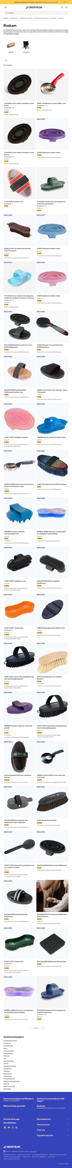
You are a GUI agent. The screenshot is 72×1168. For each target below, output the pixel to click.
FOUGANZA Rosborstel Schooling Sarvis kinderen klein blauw (51, 1011)
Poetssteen (7, 1043)
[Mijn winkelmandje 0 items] (66, 7)
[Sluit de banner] (67, 2)
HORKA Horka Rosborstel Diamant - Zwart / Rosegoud (52, 391)
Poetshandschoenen (10, 1040)
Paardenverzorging (10, 1066)
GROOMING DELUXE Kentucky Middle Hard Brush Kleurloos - (52, 915)
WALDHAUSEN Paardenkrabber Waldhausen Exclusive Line (15, 391)
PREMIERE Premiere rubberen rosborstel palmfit (18, 727)
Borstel (11, 52)
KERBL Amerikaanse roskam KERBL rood (51, 103)
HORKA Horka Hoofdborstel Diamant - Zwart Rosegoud (18, 250)
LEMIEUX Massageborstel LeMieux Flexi (51, 628)
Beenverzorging (9, 1061)
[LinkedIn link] (16, 1127)
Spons (5, 1048)
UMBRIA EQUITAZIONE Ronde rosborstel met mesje (51, 776)
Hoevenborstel (8, 1046)
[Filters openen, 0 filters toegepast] (6, 60)
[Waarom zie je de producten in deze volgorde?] (4, 65)
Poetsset (26, 52)
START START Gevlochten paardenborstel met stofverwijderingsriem (19, 678)
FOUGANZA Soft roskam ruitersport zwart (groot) (19, 153)
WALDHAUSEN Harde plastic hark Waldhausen (16, 915)
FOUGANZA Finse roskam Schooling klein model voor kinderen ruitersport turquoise (19, 297)
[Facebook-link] (5, 1127)
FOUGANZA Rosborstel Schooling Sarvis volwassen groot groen (51, 203)
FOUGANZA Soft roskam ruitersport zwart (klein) (19, 104)
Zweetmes (7, 1071)
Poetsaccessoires (9, 1078)
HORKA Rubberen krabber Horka (48, 152)
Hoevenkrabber (8, 1053)
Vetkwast (6, 1056)
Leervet (6, 1063)
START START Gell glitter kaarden (16, 437)
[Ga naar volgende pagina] (42, 1028)
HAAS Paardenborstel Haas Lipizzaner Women (18, 776)
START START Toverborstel (13, 628)
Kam (5, 1058)
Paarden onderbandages (11, 1081)
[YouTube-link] (8, 1127)
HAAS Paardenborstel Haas (46, 820)
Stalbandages (8, 1076)
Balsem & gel (8, 1073)
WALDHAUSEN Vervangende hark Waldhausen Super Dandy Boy (16, 821)
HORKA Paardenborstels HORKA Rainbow (51, 484)
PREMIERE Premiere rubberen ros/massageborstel (14, 533)
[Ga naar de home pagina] (34, 7)
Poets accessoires (9, 1086)
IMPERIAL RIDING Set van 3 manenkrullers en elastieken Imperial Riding (51, 533)
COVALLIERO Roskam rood (13, 202)
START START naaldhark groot (15, 581)
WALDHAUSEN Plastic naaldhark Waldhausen (48, 582)
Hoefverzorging (9, 1051)
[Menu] (6, 7)
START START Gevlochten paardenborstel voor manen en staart (19, 866)
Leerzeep (6, 1084)
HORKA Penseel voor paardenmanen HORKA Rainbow (50, 346)
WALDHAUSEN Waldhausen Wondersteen (51, 961)
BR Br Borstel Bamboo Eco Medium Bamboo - (49, 678)
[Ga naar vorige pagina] (29, 1028)
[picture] (20, 85)
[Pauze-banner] (64, 2)
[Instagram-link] (12, 1127)
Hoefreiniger (8, 1068)
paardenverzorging (12, 33)
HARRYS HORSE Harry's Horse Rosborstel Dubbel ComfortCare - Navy (19, 485)
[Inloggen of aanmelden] (62, 7)
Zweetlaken (7, 1089)
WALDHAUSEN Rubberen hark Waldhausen (52, 865)
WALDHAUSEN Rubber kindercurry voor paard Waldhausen (18, 346)
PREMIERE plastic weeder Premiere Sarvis (51, 437)
